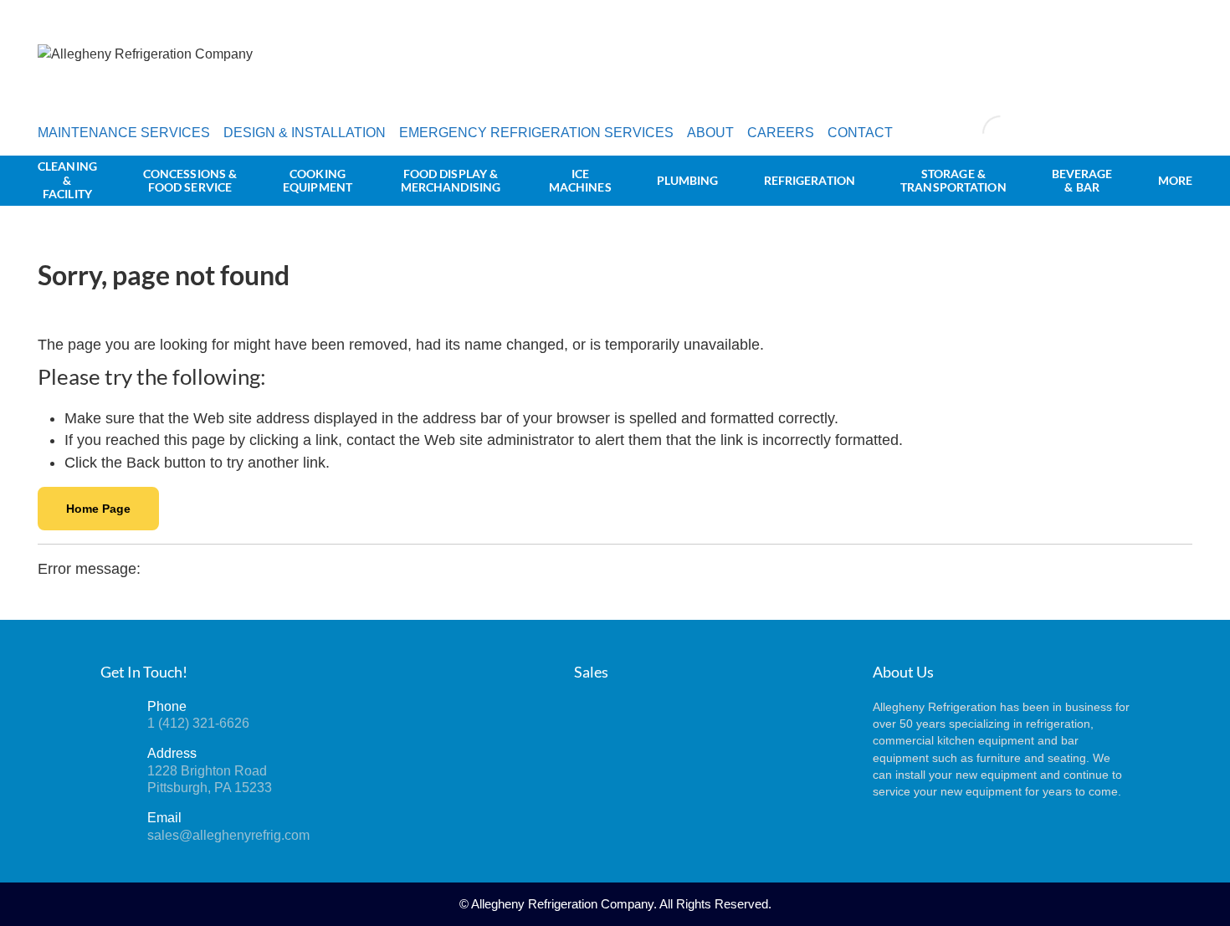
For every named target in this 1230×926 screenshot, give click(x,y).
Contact (860, 132)
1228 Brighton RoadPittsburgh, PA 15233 (209, 779)
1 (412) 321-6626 (198, 723)
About (710, 132)
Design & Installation (304, 132)
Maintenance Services (124, 132)
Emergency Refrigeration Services (536, 132)
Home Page (98, 508)
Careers (780, 132)
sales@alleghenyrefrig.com (228, 835)
